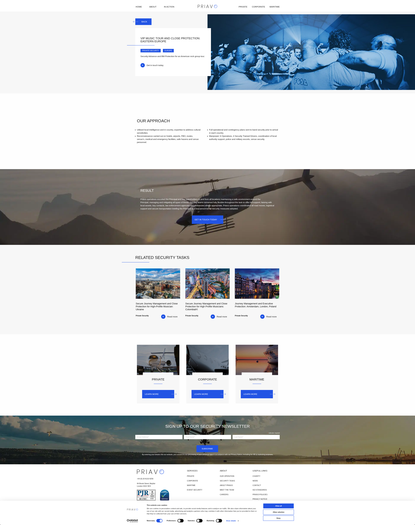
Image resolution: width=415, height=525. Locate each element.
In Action (169, 7)
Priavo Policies (260, 494)
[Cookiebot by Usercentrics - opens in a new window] (132, 520)
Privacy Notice (260, 499)
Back (144, 22)
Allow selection (278, 512)
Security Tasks (227, 481)
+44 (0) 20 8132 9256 (145, 479)
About (152, 7)
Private (243, 7)
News (255, 481)
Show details (231, 521)
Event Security (194, 490)
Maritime (275, 7)
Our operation (227, 476)
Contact (257, 485)
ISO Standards (260, 490)
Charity (256, 476)
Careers (224, 494)
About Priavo (226, 485)
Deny (278, 518)
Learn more (152, 394)
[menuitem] (138, 7)
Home (139, 7)
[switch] (180, 520)
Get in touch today (155, 65)
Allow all (278, 506)
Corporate (258, 7)
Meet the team (227, 490)
